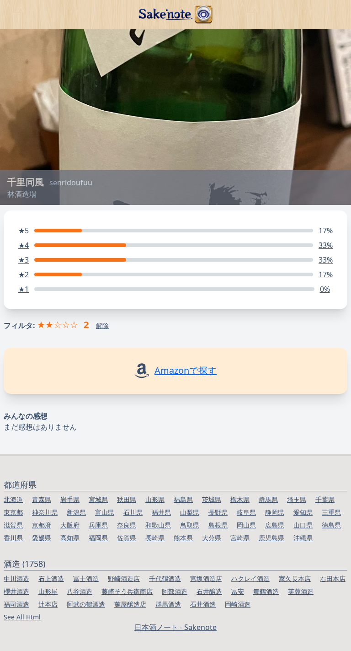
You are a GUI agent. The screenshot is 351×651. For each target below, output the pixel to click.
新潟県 (76, 512)
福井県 (161, 512)
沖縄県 (303, 537)
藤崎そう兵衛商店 (127, 591)
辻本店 (48, 604)
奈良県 (126, 525)
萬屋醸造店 (130, 604)
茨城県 (211, 499)
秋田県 (126, 499)
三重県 (331, 512)
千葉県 (325, 499)
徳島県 (331, 525)
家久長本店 (295, 578)
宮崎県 (240, 537)
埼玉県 (296, 499)
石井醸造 (209, 591)
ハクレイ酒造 (250, 578)
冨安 (237, 591)
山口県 (303, 525)
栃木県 (240, 499)
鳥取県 (189, 525)
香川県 (13, 537)
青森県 (41, 499)
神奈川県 (45, 512)
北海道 (13, 499)
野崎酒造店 (124, 578)
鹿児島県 (271, 537)
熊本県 (183, 537)
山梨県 (189, 512)
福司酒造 (16, 604)
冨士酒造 (86, 578)
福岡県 (98, 537)
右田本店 (333, 578)
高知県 (70, 537)
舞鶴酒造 (266, 591)
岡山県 (246, 525)
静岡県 (274, 512)
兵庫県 (98, 525)
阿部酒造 (174, 591)
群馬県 (268, 499)
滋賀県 (13, 525)
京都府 (41, 525)
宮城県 (98, 499)
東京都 (13, 512)
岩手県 (70, 499)
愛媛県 (41, 537)
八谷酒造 (79, 591)
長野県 (218, 512)
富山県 (104, 512)
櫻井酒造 (16, 591)
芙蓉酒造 (301, 591)
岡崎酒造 (237, 604)
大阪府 (70, 525)
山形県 (155, 499)
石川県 (133, 512)
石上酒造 (51, 578)
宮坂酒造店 (206, 578)
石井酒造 (203, 604)
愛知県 (303, 512)
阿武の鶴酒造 (86, 604)
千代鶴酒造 (165, 578)
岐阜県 (246, 512)
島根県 (218, 525)
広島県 (274, 525)
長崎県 (155, 537)
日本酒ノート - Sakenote (175, 627)
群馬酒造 (168, 604)
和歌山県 (158, 525)
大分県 (211, 537)
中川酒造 (16, 578)
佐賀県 (126, 537)
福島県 (183, 499)
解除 (102, 325)
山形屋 (48, 591)
